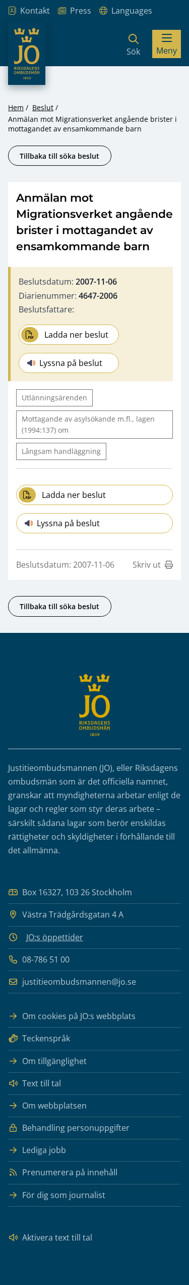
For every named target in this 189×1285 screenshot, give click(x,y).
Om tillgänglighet (54, 1061)
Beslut (42, 107)
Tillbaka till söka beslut (59, 156)
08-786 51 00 (46, 959)
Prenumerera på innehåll (69, 1172)
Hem (16, 107)
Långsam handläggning (61, 451)
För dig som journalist (63, 1195)
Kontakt (35, 10)
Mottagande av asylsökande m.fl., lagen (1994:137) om (88, 424)
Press (80, 10)
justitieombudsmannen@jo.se (79, 981)
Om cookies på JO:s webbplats (79, 1016)
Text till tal (41, 1083)
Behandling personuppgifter (76, 1127)
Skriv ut (147, 564)
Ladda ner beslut (76, 334)
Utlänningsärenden (54, 397)
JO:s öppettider (54, 937)
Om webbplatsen (54, 1105)
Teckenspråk (46, 1038)
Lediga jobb (44, 1150)
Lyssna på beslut (70, 363)
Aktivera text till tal (57, 1237)
